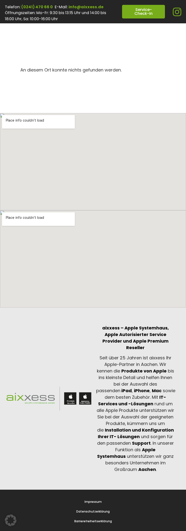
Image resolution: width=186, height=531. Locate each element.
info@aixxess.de (86, 7)
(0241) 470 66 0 (37, 7)
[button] (10, 520)
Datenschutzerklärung (93, 511)
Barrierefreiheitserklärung (93, 521)
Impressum (93, 502)
